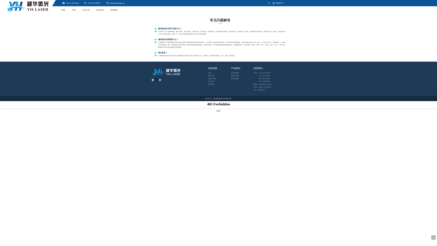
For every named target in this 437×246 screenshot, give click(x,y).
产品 (74, 10)
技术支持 (100, 10)
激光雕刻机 (235, 73)
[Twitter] (156, 79)
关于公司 (86, 10)
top (433, 237)
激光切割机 (235, 78)
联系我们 (114, 10)
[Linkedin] (152, 79)
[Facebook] (160, 79)
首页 (63, 10)
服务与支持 (212, 78)
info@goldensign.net (265, 84)
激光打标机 (235, 76)
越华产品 (211, 76)
